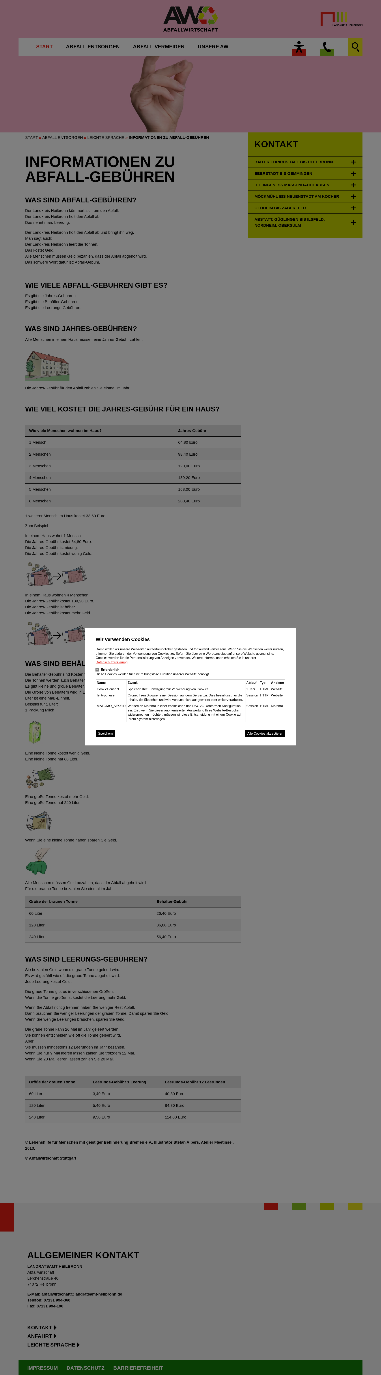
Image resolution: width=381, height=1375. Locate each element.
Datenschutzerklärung (111, 662)
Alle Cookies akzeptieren (265, 733)
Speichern (105, 733)
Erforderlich (110, 669)
